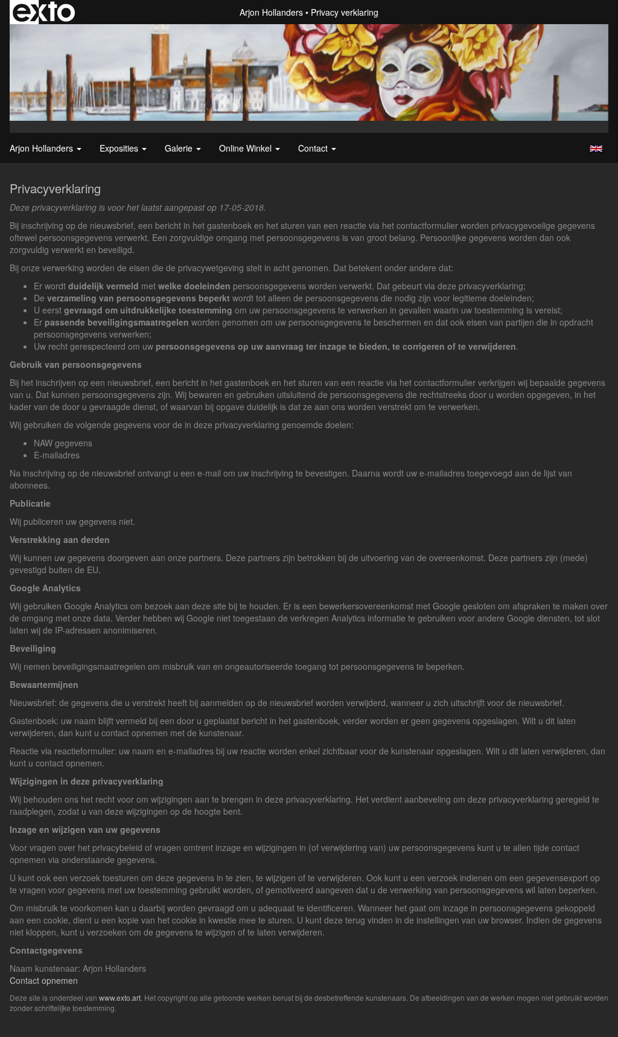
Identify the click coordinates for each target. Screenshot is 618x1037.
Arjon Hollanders (271, 12)
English (596, 148)
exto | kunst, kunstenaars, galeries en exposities (44, 12)
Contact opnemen (44, 980)
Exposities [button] (120, 148)
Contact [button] (314, 148)
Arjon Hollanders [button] (42, 148)
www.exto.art (120, 997)
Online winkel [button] (246, 148)
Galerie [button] (180, 148)
